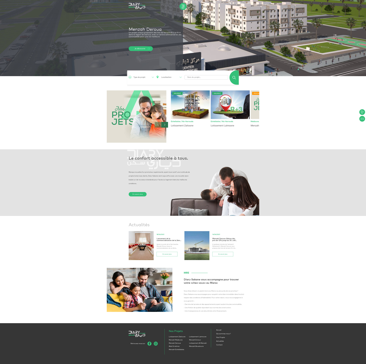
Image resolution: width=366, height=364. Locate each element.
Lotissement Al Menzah (198, 343)
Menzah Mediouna (175, 340)
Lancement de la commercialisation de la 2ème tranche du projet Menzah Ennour (169, 240)
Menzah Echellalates (176, 349)
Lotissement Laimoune (197, 336)
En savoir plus (137, 194)
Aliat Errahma (174, 346)
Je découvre (139, 49)
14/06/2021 (216, 234)
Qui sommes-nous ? (223, 333)
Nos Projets (220, 337)
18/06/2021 (160, 234)
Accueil (218, 330)
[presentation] (158, 125)
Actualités (220, 341)
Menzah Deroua (175, 343)
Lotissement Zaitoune (177, 336)
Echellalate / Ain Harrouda (182, 121)
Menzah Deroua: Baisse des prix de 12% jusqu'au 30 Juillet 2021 (224, 240)
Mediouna (255, 121)
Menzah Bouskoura (196, 346)
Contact (219, 345)
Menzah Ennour (195, 340)
